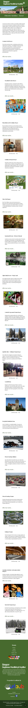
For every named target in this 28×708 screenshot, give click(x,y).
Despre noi (14, 654)
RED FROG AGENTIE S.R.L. (16, 703)
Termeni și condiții (9, 705)
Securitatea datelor (18, 705)
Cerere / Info (14, 652)
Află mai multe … (7, 56)
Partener (14, 650)
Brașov (14, 647)
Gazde (14, 649)
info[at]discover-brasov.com (14, 693)
